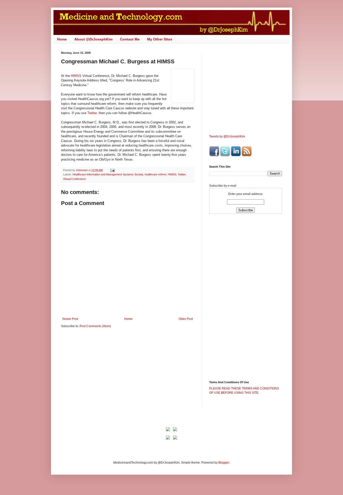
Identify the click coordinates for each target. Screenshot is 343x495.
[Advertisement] (103, 371)
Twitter (92, 113)
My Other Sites (159, 39)
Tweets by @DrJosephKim (227, 136)
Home (62, 39)
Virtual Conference (74, 178)
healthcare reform (155, 174)
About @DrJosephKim (93, 39)
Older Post (186, 319)
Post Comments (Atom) (95, 326)
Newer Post (70, 319)
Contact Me (130, 39)
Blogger (223, 462)
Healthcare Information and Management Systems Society (108, 174)
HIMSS (76, 76)
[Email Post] (112, 170)
